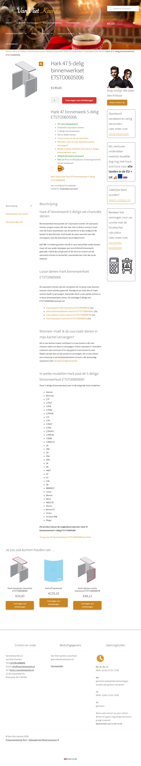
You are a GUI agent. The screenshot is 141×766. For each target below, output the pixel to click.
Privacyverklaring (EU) (16, 740)
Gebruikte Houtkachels (27, 22)
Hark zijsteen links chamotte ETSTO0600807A (67, 307)
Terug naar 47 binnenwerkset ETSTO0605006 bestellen (65, 537)
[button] (41, 64)
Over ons (45, 33)
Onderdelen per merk (94, 51)
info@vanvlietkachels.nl (23, 666)
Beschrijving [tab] (11, 205)
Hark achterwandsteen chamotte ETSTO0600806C (69, 311)
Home (9, 22)
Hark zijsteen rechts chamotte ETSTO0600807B (68, 314)
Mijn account (85, 33)
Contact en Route (65, 33)
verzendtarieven (119, 134)
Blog (33, 33)
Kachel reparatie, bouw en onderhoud (64, 51)
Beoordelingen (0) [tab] (14, 222)
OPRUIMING (11, 44)
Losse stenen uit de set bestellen (72, 138)
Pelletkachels (73, 22)
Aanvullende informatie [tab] (17, 213)
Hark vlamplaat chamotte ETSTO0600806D (66, 318)
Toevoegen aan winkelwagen (79, 100)
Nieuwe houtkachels (52, 22)
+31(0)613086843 (17, 663)
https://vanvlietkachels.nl (22, 670)
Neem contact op (117, 102)
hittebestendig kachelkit (65, 360)
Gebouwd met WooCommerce (43, 740)
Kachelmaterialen (14, 33)
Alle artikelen (19, 51)
